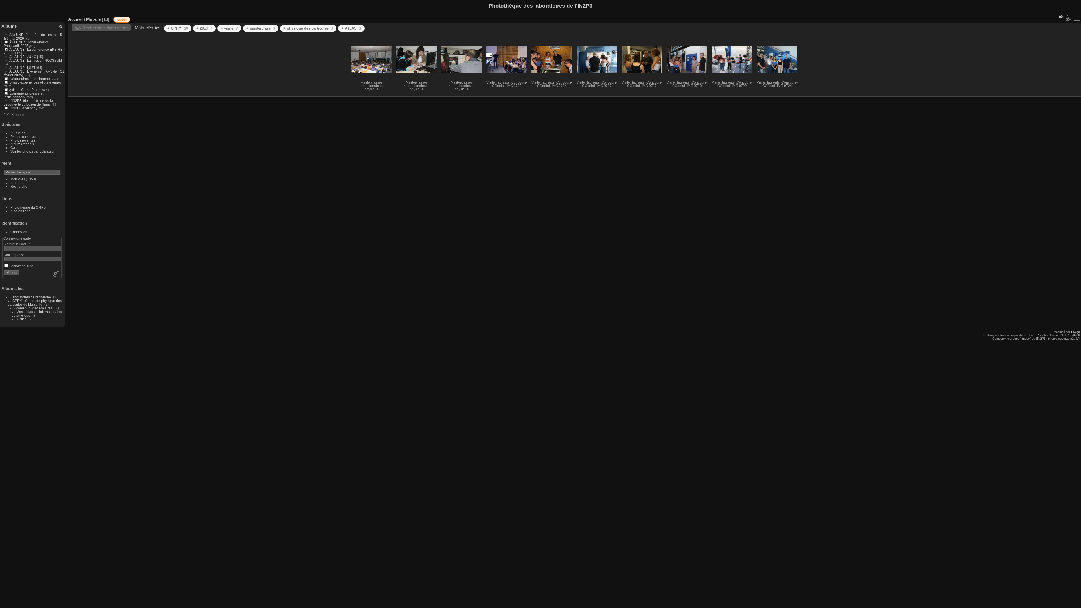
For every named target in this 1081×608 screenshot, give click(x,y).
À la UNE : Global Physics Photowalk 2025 (26, 44)
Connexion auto (20, 266)
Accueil (75, 19)
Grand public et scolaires (33, 308)
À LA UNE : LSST (22, 68)
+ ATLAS (351, 28)
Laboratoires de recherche (29, 79)
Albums (9, 26)
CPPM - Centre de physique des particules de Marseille (35, 302)
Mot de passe (14, 255)
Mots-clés (17, 179)
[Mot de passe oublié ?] (55, 274)
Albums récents (22, 144)
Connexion (18, 232)
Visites (21, 319)
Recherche (18, 186)
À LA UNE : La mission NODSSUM (35, 60)
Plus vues (17, 133)
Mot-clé (93, 19)
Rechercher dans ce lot (105, 27)
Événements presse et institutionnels (23, 95)
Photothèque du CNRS (28, 207)
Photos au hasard (23, 136)
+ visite (229, 28)
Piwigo (1075, 332)
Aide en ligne (20, 211)
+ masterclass (260, 28)
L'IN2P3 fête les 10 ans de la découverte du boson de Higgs (28, 102)
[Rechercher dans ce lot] (1061, 16)
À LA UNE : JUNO (23, 57)
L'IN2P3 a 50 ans (22, 108)
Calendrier (18, 147)
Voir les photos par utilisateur (32, 151)
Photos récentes (22, 140)
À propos (17, 183)
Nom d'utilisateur (17, 244)
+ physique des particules (308, 28)
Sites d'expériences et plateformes (35, 82)
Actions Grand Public (25, 89)
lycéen (122, 20)
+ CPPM (177, 28)
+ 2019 (204, 28)
